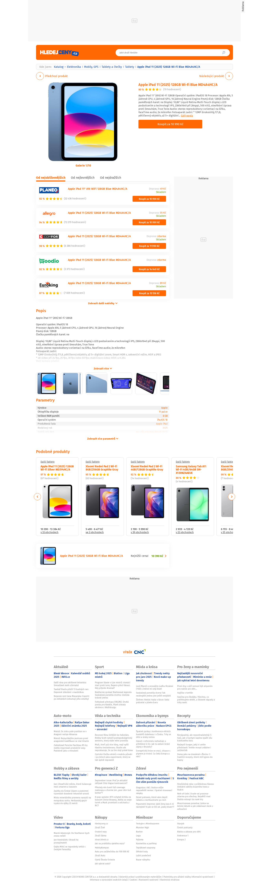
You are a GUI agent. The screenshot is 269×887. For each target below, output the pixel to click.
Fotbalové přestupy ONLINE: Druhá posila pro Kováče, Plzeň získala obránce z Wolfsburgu (112, 704)
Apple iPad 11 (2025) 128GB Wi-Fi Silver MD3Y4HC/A (57, 468)
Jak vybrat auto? (102, 863)
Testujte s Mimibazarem (147, 823)
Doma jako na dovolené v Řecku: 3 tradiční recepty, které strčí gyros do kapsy (194, 757)
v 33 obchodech (49, 532)
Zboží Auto (100, 855)
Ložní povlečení (143, 855)
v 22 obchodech (185, 532)
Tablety (129, 67)
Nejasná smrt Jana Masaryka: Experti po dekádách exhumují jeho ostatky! (71, 697)
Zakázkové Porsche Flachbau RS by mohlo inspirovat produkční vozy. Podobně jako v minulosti (70, 748)
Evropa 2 (181, 839)
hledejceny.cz (101, 823)
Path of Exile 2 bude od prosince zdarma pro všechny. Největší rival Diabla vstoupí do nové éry (193, 796)
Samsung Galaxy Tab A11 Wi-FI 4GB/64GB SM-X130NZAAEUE (191, 469)
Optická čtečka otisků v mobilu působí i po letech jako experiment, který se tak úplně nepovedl (113, 757)
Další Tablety (48, 461)
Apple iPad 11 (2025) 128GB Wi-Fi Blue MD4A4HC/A (178, 84)
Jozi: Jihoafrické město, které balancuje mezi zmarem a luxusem (72, 785)
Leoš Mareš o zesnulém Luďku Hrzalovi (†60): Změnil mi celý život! (154, 687)
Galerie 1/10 (83, 165)
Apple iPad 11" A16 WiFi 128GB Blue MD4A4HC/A (97, 189)
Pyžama (139, 839)
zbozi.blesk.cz (102, 839)
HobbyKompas (102, 847)
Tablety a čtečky (112, 67)
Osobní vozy (101, 831)
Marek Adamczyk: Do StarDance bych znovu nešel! (71, 834)
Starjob (180, 823)
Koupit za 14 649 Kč (149, 269)
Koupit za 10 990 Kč (170, 124)
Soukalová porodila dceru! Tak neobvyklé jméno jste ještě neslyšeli (153, 694)
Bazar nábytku (143, 859)
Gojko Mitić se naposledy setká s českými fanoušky (69, 848)
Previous (37, 496)
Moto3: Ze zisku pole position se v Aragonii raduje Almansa (70, 733)
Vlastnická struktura (169, 879)
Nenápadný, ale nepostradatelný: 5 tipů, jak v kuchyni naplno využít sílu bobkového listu (194, 737)
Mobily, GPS (91, 67)
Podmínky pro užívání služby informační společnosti (188, 876)
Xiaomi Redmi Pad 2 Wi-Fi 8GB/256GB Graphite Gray (102, 468)
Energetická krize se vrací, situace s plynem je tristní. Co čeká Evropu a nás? (153, 753)
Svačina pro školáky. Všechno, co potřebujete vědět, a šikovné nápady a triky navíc (196, 699)
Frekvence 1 (182, 835)
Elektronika (74, 67)
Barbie (139, 831)
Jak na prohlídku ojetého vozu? (110, 843)
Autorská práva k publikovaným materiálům (140, 876)
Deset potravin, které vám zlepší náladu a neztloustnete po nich (151, 798)
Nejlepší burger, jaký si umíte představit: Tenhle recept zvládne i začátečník (194, 747)
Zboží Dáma (100, 835)
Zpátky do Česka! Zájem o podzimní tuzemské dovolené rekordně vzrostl (71, 792)
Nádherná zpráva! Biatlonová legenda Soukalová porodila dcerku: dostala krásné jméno (113, 695)
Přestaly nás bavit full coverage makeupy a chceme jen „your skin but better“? (113, 790)
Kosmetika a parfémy (146, 843)
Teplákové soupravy (145, 847)
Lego (138, 835)
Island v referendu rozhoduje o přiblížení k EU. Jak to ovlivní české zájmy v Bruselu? (153, 743)
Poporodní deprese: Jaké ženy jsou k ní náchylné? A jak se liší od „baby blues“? (155, 805)
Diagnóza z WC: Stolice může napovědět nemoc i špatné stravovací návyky (154, 790)
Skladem (161, 192)
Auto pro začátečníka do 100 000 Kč (112, 851)
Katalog (58, 67)
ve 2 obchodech (95, 532)
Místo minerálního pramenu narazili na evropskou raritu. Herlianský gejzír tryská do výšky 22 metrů (72, 800)
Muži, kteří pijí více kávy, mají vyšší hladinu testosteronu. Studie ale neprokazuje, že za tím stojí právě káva (114, 747)
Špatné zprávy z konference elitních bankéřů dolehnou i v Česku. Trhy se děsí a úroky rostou (153, 734)
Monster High (142, 827)
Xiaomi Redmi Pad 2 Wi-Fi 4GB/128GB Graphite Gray (147, 468)
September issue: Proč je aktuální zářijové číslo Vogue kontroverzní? (111, 782)
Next (231, 496)
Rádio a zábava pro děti (189, 831)
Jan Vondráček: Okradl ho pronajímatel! (66, 841)
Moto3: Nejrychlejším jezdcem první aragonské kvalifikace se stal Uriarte (71, 740)
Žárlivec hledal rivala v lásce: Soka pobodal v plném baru (152, 701)
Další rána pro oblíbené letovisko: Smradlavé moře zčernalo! (70, 684)
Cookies (133, 879)
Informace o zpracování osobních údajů (109, 879)
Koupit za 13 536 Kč (149, 293)
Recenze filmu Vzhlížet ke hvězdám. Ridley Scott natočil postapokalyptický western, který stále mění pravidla (113, 737)
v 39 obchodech (140, 532)
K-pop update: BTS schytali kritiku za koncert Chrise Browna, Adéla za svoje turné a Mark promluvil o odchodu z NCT (113, 801)
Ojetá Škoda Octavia (105, 859)
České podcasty (184, 827)
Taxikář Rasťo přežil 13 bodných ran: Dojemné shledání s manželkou (71, 691)
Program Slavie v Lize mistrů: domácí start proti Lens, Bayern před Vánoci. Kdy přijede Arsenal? (112, 685)
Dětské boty (142, 851)
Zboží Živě (100, 827)
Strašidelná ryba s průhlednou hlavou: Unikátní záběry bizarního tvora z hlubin (195, 786)
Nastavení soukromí (148, 879)
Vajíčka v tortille (185, 692)
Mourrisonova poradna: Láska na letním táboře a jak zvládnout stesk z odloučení (195, 806)
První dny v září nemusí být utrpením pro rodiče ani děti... (194, 687)
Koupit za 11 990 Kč (149, 246)
